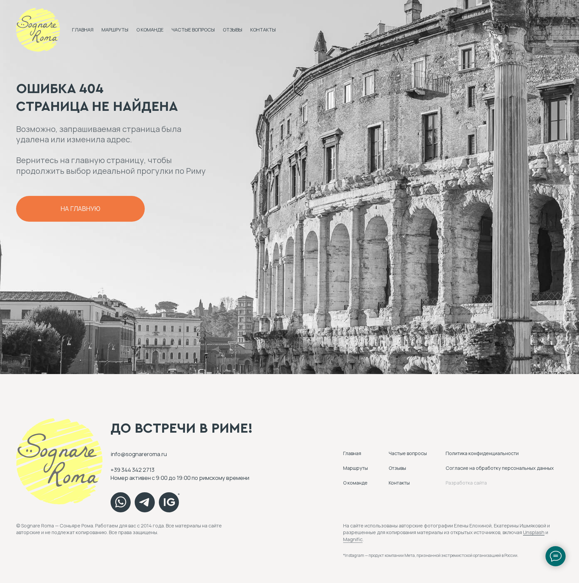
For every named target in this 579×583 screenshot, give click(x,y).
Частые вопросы (193, 29)
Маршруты (115, 29)
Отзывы (232, 29)
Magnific (353, 539)
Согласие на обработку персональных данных (500, 468)
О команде (150, 29)
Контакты (263, 29)
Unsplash (533, 532)
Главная (82, 29)
